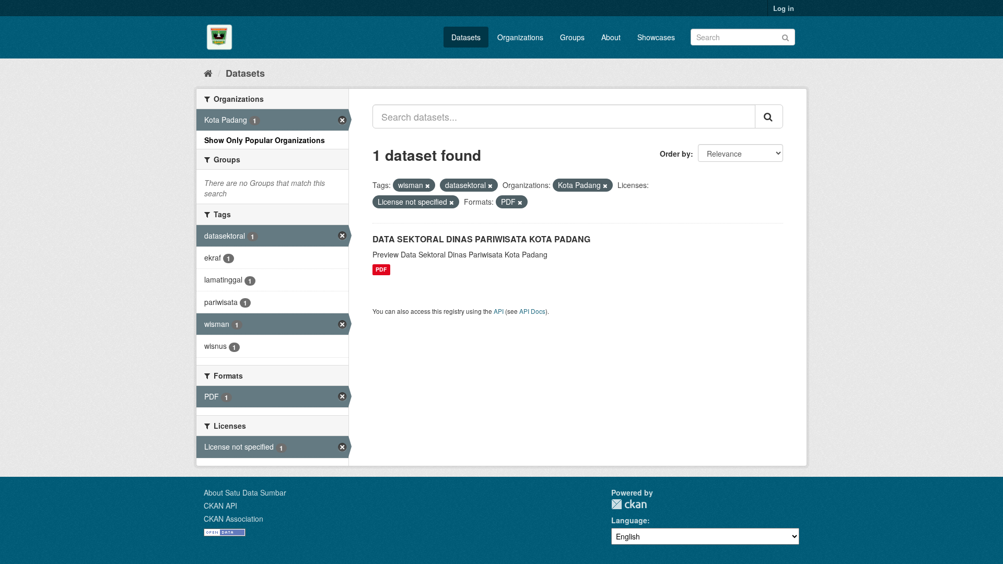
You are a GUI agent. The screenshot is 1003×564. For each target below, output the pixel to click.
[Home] (208, 72)
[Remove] (427, 185)
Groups (572, 37)
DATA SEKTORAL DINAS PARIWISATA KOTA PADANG (481, 239)
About (611, 37)
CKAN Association (233, 518)
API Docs (532, 311)
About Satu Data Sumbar (245, 492)
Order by (675, 153)
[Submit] (785, 36)
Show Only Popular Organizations (264, 140)
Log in (783, 8)
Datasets (466, 37)
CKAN (629, 504)
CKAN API (220, 505)
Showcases (656, 37)
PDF (381, 270)
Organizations (520, 37)
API (499, 311)
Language (629, 520)
